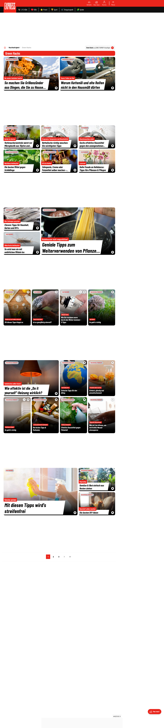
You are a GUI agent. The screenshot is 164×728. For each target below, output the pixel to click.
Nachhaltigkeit (14, 47)
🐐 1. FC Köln (22, 9)
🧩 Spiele (80, 9)
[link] (10, 6)
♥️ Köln (34, 9)
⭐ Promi (43, 9)
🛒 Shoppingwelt (67, 9)
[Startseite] (5, 47)
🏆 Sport (54, 9)
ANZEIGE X (117, 716)
